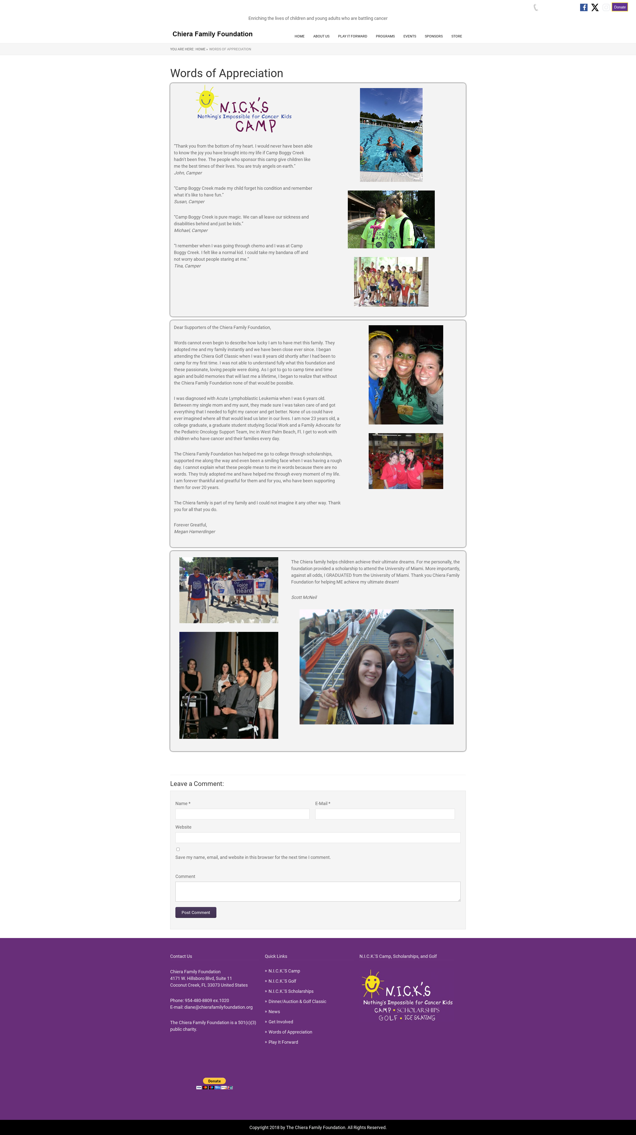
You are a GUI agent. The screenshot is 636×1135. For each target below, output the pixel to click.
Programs (385, 36)
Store (456, 36)
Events (409, 36)
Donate (620, 7)
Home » (202, 49)
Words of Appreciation (230, 49)
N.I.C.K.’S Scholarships (291, 991)
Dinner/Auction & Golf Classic (297, 1001)
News (274, 1011)
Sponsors (434, 36)
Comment (185, 876)
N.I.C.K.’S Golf (282, 981)
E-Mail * (322, 803)
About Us (321, 36)
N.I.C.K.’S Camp (284, 970)
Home (300, 36)
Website (183, 827)
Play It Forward (352, 36)
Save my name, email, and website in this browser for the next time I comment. (253, 857)
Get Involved (281, 1021)
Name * (183, 803)
